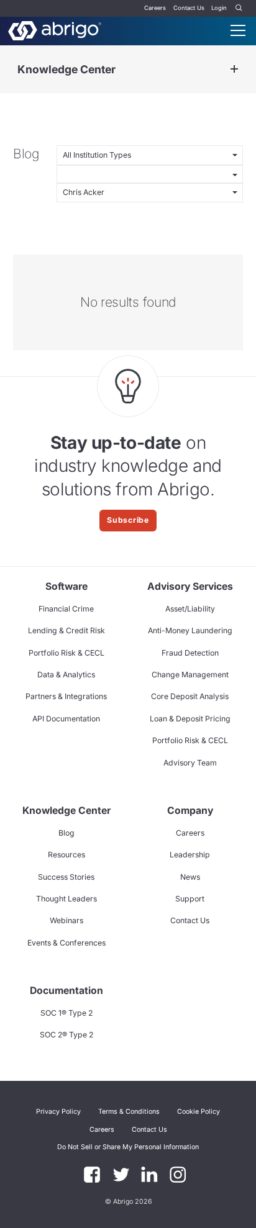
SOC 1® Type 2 (66, 1013)
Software (66, 586)
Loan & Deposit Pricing (190, 718)
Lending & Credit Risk (66, 630)
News (190, 877)
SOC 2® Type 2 (66, 1034)
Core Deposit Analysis (190, 696)
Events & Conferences (66, 942)
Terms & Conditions (129, 1112)
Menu (238, 30)
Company (190, 810)
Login (219, 7)
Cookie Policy (198, 1112)
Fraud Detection (190, 652)
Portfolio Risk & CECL (66, 652)
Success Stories (66, 877)
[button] (128, 1146)
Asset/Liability (190, 608)
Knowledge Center (66, 69)
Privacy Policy (58, 1112)
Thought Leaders (66, 898)
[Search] (239, 8)
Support (189, 898)
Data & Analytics (66, 674)
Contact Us (188, 7)
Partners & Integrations (66, 696)
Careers (155, 7)
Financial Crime (66, 608)
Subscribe (128, 520)
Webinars (66, 920)
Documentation (66, 990)
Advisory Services (190, 586)
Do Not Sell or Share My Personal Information (128, 1147)
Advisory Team (190, 762)
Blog (66, 832)
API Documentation (66, 718)
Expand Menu (234, 69)
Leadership (190, 854)
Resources (66, 854)
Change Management (190, 674)
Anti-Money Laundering (190, 630)
